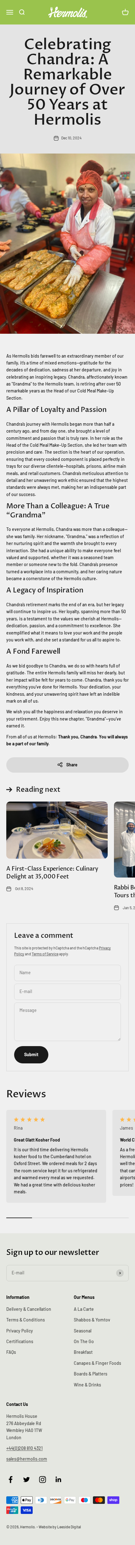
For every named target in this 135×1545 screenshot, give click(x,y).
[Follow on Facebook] (10, 1479)
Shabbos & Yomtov (92, 1319)
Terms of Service (45, 954)
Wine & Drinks (87, 1384)
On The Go (84, 1341)
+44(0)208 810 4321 (24, 1448)
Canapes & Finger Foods (97, 1363)
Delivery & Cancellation (28, 1309)
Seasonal (82, 1330)
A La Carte (84, 1309)
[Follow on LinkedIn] (58, 1479)
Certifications (19, 1341)
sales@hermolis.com (26, 1458)
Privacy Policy (19, 1330)
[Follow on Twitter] (26, 1479)
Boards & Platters (90, 1373)
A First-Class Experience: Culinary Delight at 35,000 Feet (52, 873)
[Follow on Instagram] (42, 1479)
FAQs (11, 1352)
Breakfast (83, 1352)
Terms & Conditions (25, 1319)
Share (72, 764)
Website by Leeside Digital (60, 1527)
